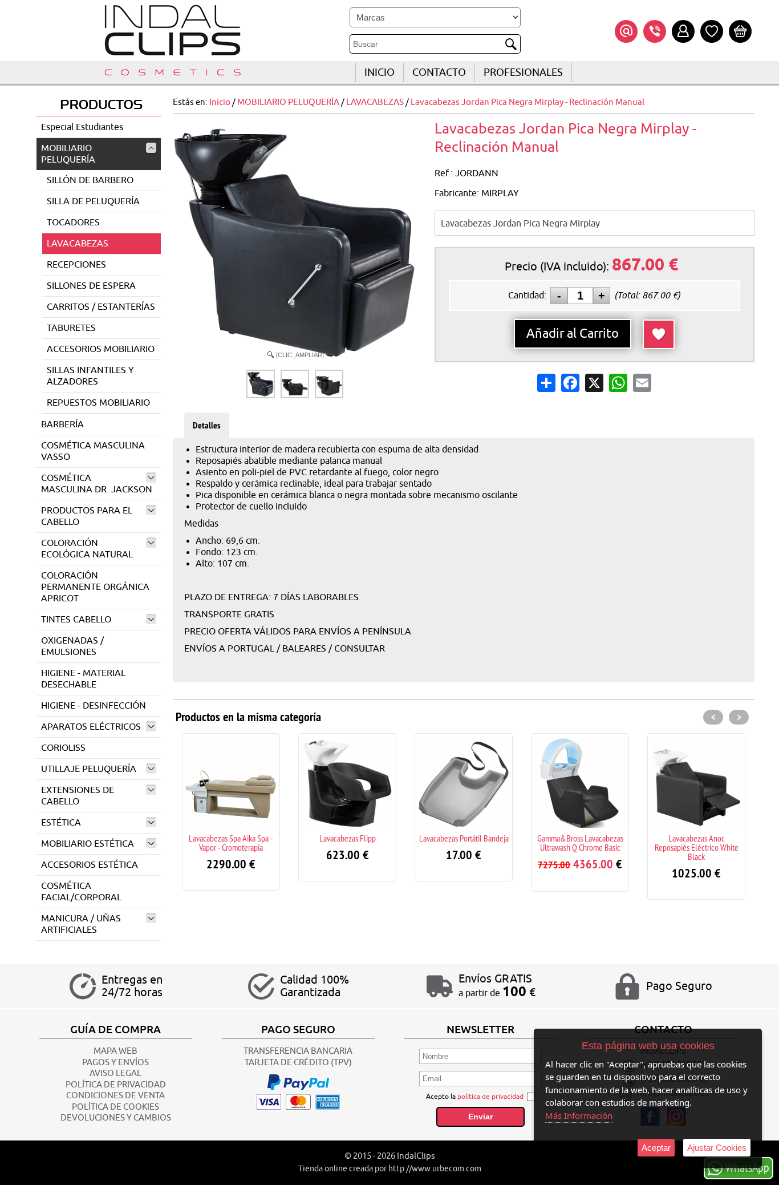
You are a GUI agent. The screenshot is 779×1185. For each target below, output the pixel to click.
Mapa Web (115, 1051)
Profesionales (523, 72)
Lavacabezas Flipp (347, 838)
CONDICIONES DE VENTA (115, 1095)
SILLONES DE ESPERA (91, 286)
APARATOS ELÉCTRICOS (91, 727)
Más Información (578, 1115)
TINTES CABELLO (76, 619)
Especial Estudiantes (82, 127)
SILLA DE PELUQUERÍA (93, 201)
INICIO (379, 72)
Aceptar (656, 1147)
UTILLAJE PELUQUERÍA (88, 769)
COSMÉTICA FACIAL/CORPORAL (81, 891)
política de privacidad (490, 1096)
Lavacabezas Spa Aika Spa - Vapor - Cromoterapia (231, 842)
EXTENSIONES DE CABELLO (77, 795)
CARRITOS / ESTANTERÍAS (101, 307)
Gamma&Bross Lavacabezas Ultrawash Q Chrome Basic (580, 842)
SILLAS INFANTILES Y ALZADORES (90, 376)
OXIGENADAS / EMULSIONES (72, 646)
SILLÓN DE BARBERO (90, 180)
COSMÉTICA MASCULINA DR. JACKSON (96, 483)
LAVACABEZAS (77, 243)
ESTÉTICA (61, 822)
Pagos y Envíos (115, 1062)
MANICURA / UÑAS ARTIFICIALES (81, 924)
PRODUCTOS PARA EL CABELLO (86, 516)
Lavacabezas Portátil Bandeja (464, 838)
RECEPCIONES (76, 264)
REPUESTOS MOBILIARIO (98, 403)
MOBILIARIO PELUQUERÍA (68, 154)
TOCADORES (73, 222)
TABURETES (71, 328)
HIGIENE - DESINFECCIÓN (93, 705)
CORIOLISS (63, 748)
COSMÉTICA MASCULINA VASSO (93, 451)
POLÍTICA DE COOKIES (115, 1107)
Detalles (207, 425)
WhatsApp (747, 1167)
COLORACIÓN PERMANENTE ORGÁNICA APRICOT (95, 587)
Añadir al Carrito (572, 334)
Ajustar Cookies (716, 1147)
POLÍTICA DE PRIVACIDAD (116, 1084)
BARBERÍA (62, 424)
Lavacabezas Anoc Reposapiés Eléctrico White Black (697, 847)
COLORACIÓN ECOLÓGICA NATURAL (87, 548)
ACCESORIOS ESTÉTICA (89, 865)
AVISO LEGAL (115, 1073)
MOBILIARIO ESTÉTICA (87, 844)
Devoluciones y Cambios (115, 1118)
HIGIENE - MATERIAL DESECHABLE (83, 679)
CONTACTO (439, 72)
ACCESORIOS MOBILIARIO (101, 349)
